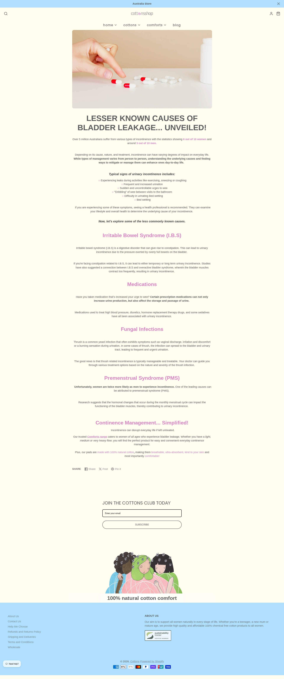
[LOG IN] (271, 14)
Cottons (130, 25)
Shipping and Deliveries (22, 636)
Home (108, 25)
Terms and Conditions (21, 642)
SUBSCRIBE (142, 524)
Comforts (155, 25)
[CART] (278, 14)
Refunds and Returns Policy (24, 631)
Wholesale (14, 647)
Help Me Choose (18, 626)
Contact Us (14, 621)
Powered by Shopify (152, 661)
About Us (13, 616)
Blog (177, 25)
